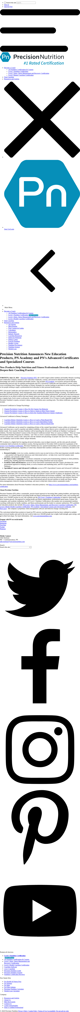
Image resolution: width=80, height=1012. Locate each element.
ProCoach (3, 508)
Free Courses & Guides (16, 328)
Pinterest (3, 529)
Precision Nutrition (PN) (29, 378)
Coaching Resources (15, 336)
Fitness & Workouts (14, 338)
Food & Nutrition (14, 341)
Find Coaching (9, 77)
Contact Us (8, 1004)
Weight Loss (12, 349)
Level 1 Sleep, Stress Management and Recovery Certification (28, 73)
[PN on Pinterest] (40, 870)
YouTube (3, 525)
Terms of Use (42, 1011)
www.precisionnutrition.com (42, 516)
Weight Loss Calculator (12, 991)
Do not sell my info (62, 1011)
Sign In (6, 5)
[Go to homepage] (32, 64)
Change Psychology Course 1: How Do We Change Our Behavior (26, 409)
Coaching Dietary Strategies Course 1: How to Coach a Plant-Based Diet (28, 420)
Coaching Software (10, 967)
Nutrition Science (14, 347)
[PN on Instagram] (40, 789)
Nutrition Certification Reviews (14, 974)
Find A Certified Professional (13, 1007)
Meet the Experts (9, 1002)
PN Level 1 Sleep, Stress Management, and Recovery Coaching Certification (48, 505)
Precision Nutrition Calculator (14, 989)
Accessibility (51, 1011)
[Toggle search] (5, 3)
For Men (7, 985)
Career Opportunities (11, 1005)
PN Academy (50, 381)
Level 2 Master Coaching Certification (21, 75)
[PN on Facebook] (40, 708)
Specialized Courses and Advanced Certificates (55, 507)
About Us (7, 1000)
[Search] (31, 547)
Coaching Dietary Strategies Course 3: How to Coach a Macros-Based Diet (29, 424)
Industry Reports (13, 334)
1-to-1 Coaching (9, 969)
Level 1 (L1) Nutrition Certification (11, 446)
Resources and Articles (11, 79)
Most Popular (12, 326)
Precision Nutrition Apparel (13, 972)
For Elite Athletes (10, 987)
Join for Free (8, 7)
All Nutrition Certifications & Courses (20, 69)
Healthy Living (13, 343)
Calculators (12, 330)
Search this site (11, 3)
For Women (8, 983)
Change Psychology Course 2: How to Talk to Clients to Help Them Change (29, 411)
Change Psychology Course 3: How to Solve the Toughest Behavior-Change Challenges (33, 413)
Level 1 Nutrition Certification (18, 71)
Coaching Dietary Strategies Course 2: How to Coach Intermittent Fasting (28, 422)
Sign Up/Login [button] (9, 229)
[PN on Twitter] (40, 628)
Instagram (3, 523)
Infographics (12, 332)
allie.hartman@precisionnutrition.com (12, 541)
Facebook (3, 521)
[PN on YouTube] (40, 950)
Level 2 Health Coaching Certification (20, 319)
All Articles (12, 324)
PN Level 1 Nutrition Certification (49, 497)
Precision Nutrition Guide (12, 971)
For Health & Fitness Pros (12, 981)
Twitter (2, 527)
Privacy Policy (23, 1011)
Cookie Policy (33, 1011)
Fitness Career (13, 339)
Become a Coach (9, 68)
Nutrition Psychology (15, 345)
